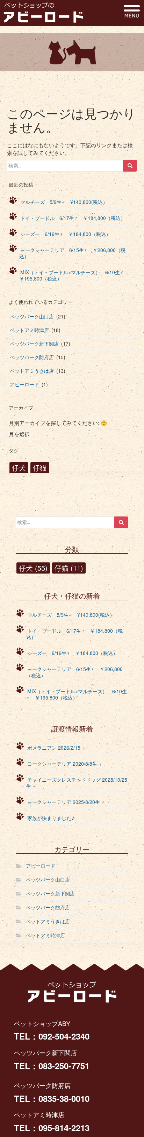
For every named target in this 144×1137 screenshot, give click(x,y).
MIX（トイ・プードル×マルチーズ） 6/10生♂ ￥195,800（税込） (74, 275)
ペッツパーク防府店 (32, 357)
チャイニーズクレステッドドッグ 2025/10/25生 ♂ (76, 782)
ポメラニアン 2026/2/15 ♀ (56, 747)
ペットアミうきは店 (32, 370)
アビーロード (24, 384)
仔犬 (19, 468)
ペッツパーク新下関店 (34, 343)
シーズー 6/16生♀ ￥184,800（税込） (65, 233)
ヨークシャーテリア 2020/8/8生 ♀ (64, 763)
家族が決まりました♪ (50, 817)
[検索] (130, 166)
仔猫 (40, 468)
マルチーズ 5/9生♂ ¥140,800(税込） (64, 201)
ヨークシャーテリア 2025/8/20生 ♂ (66, 801)
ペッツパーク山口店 (32, 316)
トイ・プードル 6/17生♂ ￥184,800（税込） (72, 217)
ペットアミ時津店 (29, 329)
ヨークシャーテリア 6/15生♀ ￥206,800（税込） (72, 253)
